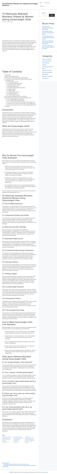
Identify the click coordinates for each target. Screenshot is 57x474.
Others (43, 68)
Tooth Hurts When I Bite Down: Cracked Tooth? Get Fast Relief (48, 47)
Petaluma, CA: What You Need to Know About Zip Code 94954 (47, 42)
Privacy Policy (47, 2)
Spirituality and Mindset (47, 76)
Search (43, 13)
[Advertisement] (19, 32)
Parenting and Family (47, 70)
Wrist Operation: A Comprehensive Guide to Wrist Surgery (47, 28)
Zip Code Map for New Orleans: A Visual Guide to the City (48, 33)
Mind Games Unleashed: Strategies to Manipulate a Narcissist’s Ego (16, 464)
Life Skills (44, 64)
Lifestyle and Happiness (47, 66)
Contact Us (42, 6)
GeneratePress (45, 472)
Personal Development (47, 72)
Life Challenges (45, 62)
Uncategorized (6, 462)
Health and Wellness (46, 60)
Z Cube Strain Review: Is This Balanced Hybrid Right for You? (48, 38)
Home (41, 2)
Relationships (45, 74)
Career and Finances (46, 59)
